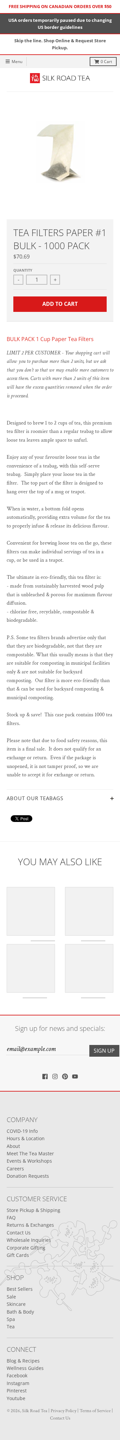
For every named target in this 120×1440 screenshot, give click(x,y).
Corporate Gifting (26, 1247)
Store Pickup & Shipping (33, 1210)
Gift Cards (18, 1255)
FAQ (11, 1217)
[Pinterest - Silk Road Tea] (65, 1076)
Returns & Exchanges (30, 1225)
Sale (11, 1296)
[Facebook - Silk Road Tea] (45, 1076)
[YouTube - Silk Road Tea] (75, 1076)
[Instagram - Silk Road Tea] (55, 1076)
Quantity (22, 270)
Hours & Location (26, 1138)
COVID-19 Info (22, 1131)
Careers (15, 1168)
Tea (11, 1326)
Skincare (16, 1304)
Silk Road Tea (34, 1411)
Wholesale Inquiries (29, 1240)
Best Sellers (20, 1289)
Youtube (16, 1398)
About (13, 1146)
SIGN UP (104, 1050)
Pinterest (17, 1390)
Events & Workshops (29, 1161)
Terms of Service (95, 1411)
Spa (11, 1319)
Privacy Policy (63, 1411)
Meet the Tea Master (30, 1153)
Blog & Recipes (23, 1361)
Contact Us (19, 1232)
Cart (106, 61)
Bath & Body (20, 1312)
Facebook (17, 1375)
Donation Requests (28, 1176)
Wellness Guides (25, 1368)
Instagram (18, 1383)
